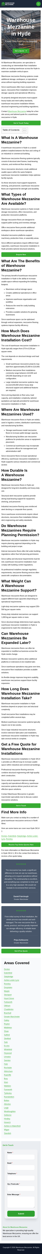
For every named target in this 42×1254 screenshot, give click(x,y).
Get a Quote (19, 51)
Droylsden (8, 987)
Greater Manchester (12, 1017)
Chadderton (8, 1009)
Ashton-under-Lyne (11, 980)
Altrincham (8, 1071)
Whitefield (8, 1049)
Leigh (6, 1108)
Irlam (6, 1082)
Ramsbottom (9, 1097)
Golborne (7, 1115)
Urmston (7, 1057)
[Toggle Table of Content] (23, 130)
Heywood (8, 1053)
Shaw (6, 1031)
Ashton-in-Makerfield (12, 1126)
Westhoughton (10, 1111)
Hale (6, 1064)
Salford (7, 1035)
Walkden (7, 1086)
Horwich (7, 1122)
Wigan (6, 1130)
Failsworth (8, 1002)
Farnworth (8, 1090)
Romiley (9, 839)
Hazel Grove (9, 998)
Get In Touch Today (21, 123)
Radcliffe (7, 1075)
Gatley (6, 1020)
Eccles (6, 1046)
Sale (6, 1042)
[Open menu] (38, 4)
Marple (7, 991)
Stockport (8, 995)
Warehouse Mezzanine (17, 111)
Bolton (6, 1100)
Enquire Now (21, 254)
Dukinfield (12, 836)
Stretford (7, 1038)
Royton (7, 1024)
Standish (7, 1133)
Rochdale (8, 1068)
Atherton (7, 1104)
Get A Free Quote (21, 951)
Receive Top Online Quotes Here (21, 845)
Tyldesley (8, 1093)
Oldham (7, 1006)
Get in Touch (21, 805)
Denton (4, 836)
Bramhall (7, 1013)
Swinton (7, 1060)
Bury (6, 1079)
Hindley (7, 1119)
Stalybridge (21, 836)
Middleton (8, 1028)
